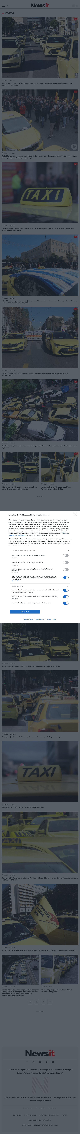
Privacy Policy (51, 619)
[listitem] (40, 551)
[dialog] (40, 567)
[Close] (76, 515)
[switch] (66, 555)
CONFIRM (25, 611)
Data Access (40, 619)
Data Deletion (28, 619)
